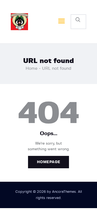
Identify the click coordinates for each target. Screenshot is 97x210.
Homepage (48, 162)
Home (31, 68)
